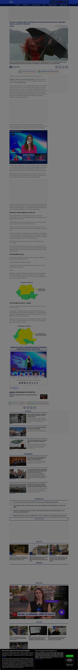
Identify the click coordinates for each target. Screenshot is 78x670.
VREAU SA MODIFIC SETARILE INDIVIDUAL (69, 660)
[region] (39, 659)
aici (28, 663)
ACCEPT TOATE (70, 655)
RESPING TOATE (70, 664)
